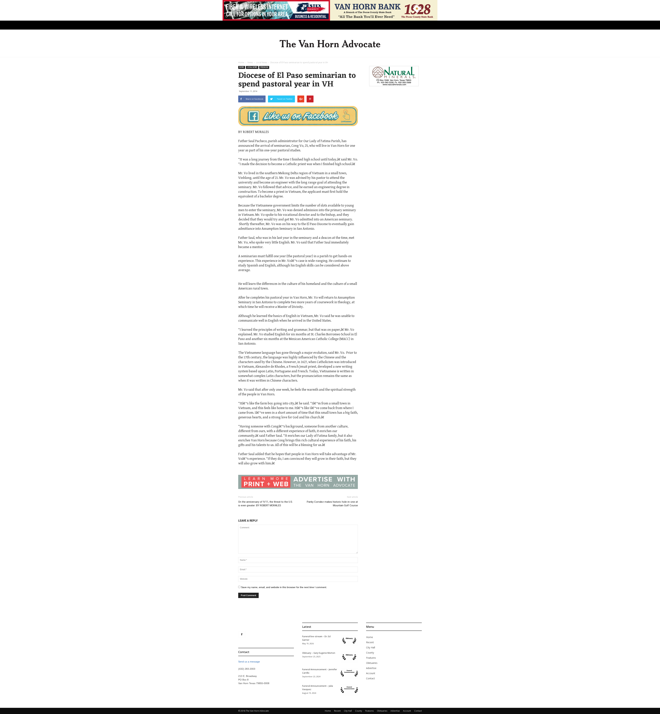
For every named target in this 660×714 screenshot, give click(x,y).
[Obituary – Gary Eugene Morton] (349, 657)
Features (371, 657)
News (250, 62)
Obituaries (371, 663)
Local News (261, 62)
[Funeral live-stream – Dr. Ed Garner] (349, 640)
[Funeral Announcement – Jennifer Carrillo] (349, 673)
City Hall (370, 647)
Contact (370, 678)
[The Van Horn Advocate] (330, 43)
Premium (264, 67)
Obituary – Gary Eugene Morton (318, 652)
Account (370, 673)
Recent (370, 642)
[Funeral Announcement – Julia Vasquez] (349, 690)
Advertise (371, 668)
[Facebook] (241, 634)
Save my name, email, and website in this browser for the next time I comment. (284, 587)
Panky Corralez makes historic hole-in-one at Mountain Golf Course (332, 503)
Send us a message (249, 661)
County (370, 652)
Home (241, 62)
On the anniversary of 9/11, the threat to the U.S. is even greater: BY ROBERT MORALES (265, 503)
